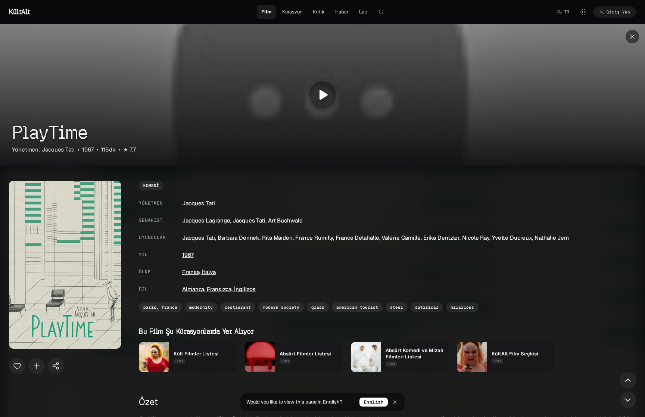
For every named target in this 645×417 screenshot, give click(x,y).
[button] (563, 12)
